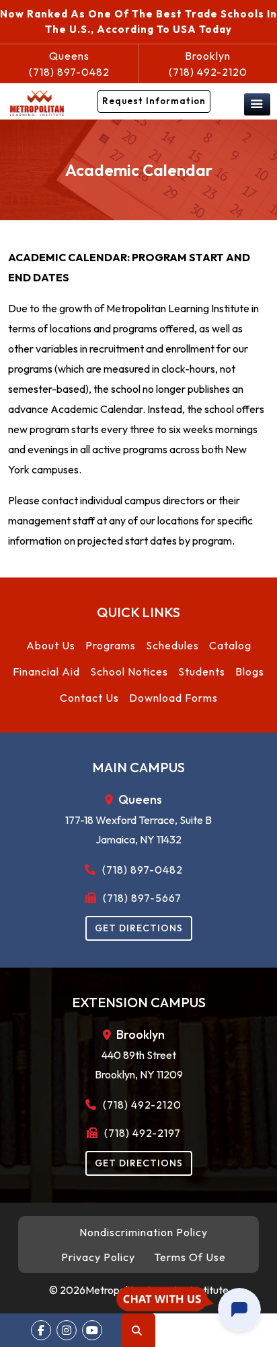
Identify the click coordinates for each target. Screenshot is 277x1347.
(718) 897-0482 (69, 64)
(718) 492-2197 (141, 1133)
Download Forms (173, 697)
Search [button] (138, 1330)
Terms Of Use (190, 1257)
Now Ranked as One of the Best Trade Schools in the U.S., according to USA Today (138, 21)
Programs (110, 645)
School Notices (129, 671)
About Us (50, 645)
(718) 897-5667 (141, 897)
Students (201, 671)
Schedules (172, 645)
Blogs (249, 671)
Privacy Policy (98, 1257)
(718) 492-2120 (208, 64)
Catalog (230, 645)
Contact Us (89, 697)
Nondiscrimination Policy (143, 1232)
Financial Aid (46, 671)
